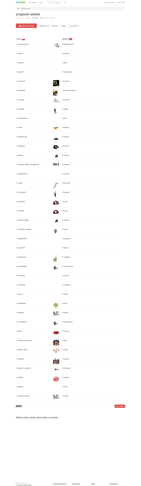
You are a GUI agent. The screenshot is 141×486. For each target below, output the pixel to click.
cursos (41, 2)
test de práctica (74, 26)
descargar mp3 (45, 26)
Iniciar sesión (121, 2)
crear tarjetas (32, 2)
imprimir (56, 26)
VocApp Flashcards (22, 483)
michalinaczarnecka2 (48, 18)
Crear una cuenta (109, 2)
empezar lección (27, 25)
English (19, 406)
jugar (64, 26)
